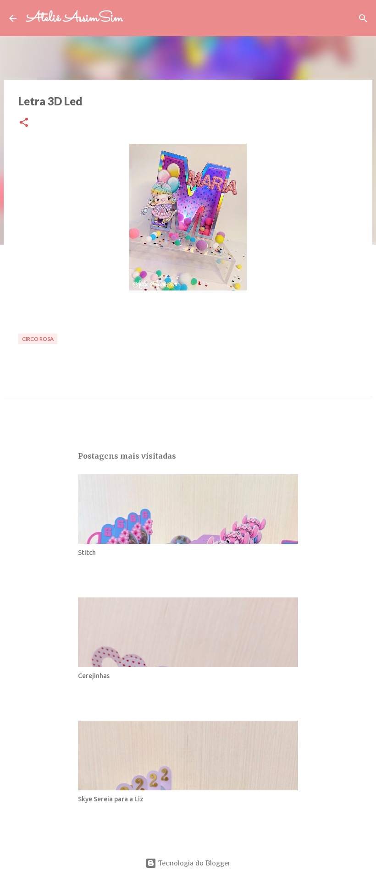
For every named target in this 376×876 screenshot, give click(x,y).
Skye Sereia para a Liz (111, 799)
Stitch (87, 552)
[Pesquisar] (136, 18)
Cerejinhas (94, 675)
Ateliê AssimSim (74, 18)
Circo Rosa (38, 338)
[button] (23, 123)
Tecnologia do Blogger (193, 863)
